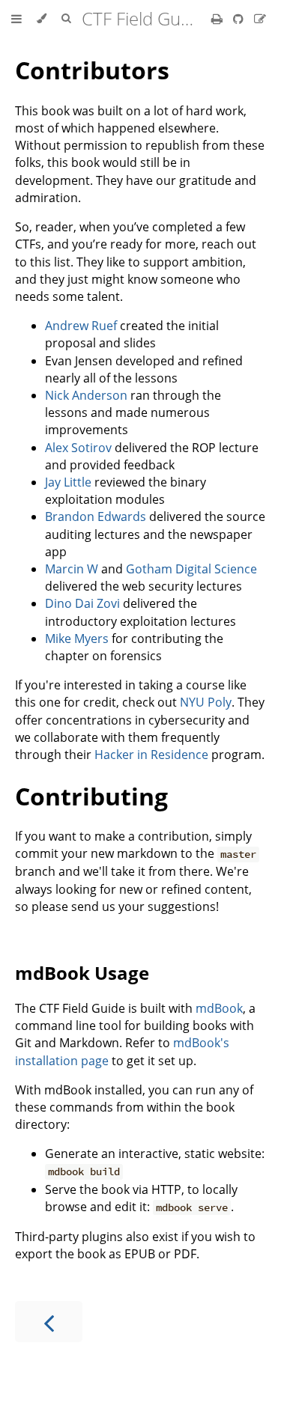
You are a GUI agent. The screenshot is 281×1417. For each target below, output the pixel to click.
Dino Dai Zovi (82, 603)
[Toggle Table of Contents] (16, 18)
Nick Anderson (86, 395)
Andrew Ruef (81, 325)
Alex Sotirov (78, 447)
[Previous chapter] (48, 1321)
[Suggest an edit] (260, 18)
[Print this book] (218, 18)
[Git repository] (239, 18)
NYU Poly (206, 702)
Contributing (91, 796)
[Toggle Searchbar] (66, 18)
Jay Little (68, 482)
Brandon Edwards (95, 516)
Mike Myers (77, 638)
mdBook (219, 1008)
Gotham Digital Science (191, 569)
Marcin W (71, 569)
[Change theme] (41, 18)
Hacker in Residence (151, 754)
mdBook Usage (82, 972)
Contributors (92, 70)
